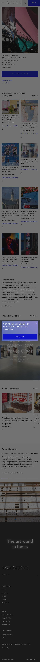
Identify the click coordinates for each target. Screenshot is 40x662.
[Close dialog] (36, 323)
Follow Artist (20, 336)
